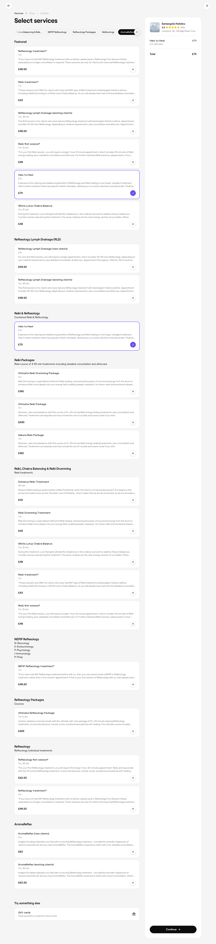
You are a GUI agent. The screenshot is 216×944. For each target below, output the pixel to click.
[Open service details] (133, 69)
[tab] (25, 32)
